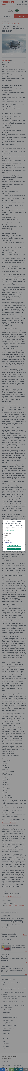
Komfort (7, 535)
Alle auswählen (14, 549)
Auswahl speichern (14, 545)
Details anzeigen (8, 542)
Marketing (7, 540)
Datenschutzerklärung (9, 530)
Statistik (7, 537)
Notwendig (8, 533)
